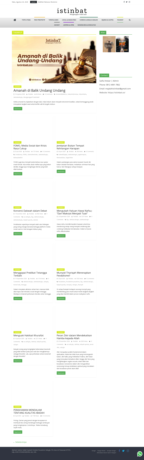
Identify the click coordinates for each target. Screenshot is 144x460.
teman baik (16, 285)
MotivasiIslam (61, 158)
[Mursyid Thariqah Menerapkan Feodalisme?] (75, 244)
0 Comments (48, 94)
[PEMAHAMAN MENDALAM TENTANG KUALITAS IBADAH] (32, 382)
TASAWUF (120, 20)
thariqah (80, 285)
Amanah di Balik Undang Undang (39, 90)
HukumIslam (82, 94)
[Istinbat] (15, 20)
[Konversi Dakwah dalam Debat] (32, 182)
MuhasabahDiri (18, 158)
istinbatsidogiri (17, 97)
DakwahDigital (63, 154)
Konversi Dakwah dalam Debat (30, 210)
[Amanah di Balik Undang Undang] (54, 37)
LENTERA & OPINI (68, 25)
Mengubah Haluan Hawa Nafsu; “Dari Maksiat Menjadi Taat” (74, 212)
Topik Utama (26, 20)
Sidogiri (94, 450)
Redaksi (30, 94)
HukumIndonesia (73, 94)
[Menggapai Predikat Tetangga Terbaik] (32, 244)
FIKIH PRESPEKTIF (39, 20)
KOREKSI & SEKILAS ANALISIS (89, 20)
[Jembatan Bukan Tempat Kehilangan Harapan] (75, 117)
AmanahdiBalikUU (61, 94)
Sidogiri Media (101, 450)
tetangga (23, 285)
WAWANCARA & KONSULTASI (87, 25)
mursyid (69, 285)
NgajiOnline (69, 158)
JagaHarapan (82, 154)
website (35, 220)
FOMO (25, 154)
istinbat (33, 342)
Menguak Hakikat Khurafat (28, 335)
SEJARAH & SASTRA (107, 20)
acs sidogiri (26, 217)
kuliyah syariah (28, 220)
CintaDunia (18, 154)
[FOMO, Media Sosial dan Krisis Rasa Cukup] (32, 117)
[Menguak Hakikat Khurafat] (32, 307)
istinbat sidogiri (39, 217)
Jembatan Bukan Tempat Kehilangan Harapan (70, 147)
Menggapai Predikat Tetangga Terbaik (30, 274)
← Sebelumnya (19, 442)
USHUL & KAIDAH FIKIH (69, 20)
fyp (32, 217)
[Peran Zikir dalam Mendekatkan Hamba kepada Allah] (75, 307)
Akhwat (57, 25)
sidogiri (46, 282)
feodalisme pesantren (72, 282)
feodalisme (62, 282)
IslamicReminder (33, 154)
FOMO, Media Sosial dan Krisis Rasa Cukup (30, 147)
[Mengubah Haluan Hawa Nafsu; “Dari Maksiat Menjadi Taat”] (75, 182)
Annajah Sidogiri (111, 450)
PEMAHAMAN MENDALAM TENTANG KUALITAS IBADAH (28, 411)
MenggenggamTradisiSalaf (31, 97)
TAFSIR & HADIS (53, 20)
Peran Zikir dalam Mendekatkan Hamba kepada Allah (74, 337)
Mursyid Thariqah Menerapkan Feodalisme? (74, 274)
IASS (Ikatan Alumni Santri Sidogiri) (106, 452)
